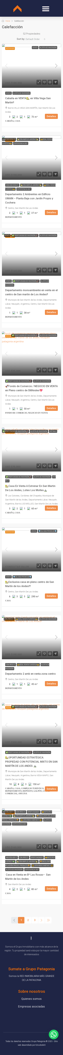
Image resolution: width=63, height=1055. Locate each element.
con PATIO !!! (9, 619)
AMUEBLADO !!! (8, 812)
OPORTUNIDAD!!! (33, 812)
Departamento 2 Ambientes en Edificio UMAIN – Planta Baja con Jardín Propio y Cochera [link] (29, 198)
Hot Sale (53, 431)
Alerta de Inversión (48, 47)
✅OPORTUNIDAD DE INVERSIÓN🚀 (25, 235)
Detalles (51, 116)
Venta (35, 47)
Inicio (7, 21)
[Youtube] (27, 1017)
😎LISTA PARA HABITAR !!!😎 (31, 820)
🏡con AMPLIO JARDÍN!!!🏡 (28, 139)
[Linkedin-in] (45, 1017)
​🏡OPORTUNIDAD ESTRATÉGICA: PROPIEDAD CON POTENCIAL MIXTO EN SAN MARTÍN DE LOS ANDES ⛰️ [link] (31, 761)
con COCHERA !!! (9, 139)
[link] (31, 66)
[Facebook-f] (18, 1017)
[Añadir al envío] (55, 82)
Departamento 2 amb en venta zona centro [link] (30, 673)
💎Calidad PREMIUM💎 (47, 531)
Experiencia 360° (21, 143)
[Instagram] (36, 1017)
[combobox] (35, 39)
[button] (46, 8)
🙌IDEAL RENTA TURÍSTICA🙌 (27, 619)
